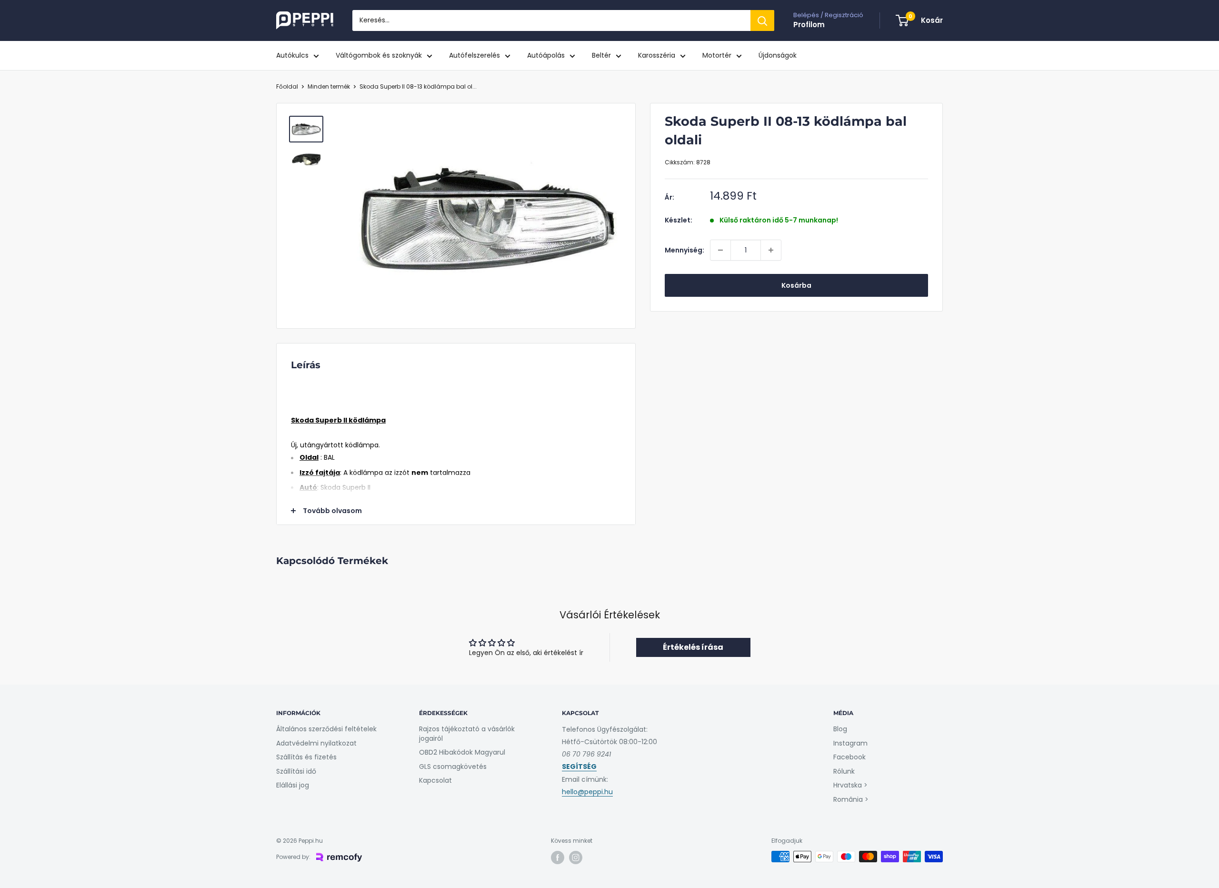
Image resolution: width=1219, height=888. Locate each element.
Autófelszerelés (474, 55)
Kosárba (796, 285)
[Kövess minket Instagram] (575, 857)
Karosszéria (656, 55)
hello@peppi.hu (587, 792)
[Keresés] (762, 20)
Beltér (601, 55)
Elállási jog (292, 785)
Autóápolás (546, 55)
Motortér (716, 55)
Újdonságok (778, 55)
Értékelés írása (693, 647)
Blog (840, 729)
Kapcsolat (435, 780)
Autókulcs (292, 55)
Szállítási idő (296, 771)
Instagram (850, 743)
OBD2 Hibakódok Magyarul (462, 752)
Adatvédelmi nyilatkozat (316, 743)
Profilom (809, 25)
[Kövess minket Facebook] (557, 857)
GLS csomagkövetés (453, 766)
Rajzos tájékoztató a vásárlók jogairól (467, 733)
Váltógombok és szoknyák (379, 55)
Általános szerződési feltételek (326, 729)
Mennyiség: (684, 250)
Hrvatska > (850, 785)
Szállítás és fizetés (306, 757)
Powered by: (293, 857)
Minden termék (329, 86)
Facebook (849, 757)
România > (851, 799)
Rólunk (844, 771)
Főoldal (287, 86)
